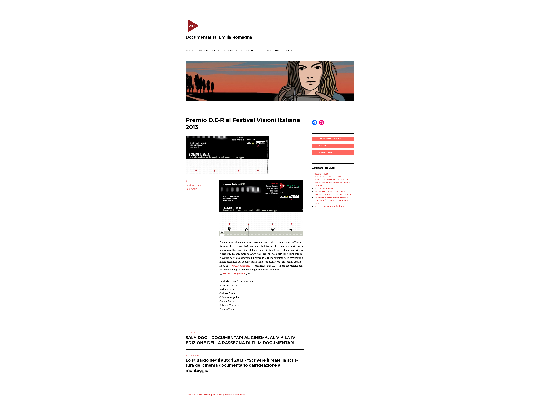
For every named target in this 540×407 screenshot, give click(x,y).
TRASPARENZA (283, 50)
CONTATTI (265, 50)
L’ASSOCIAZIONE (206, 50)
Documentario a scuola (324, 188)
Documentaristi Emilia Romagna (219, 37)
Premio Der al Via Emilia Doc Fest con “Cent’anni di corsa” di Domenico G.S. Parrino (331, 200)
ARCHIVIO (228, 50)
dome (188, 181)
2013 (188, 189)
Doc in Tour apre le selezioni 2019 (329, 206)
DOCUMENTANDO (325, 152)
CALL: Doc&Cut (321, 174)
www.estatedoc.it (241, 265)
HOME (189, 50)
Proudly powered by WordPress (231, 394)
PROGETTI (247, 50)
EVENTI (193, 189)
